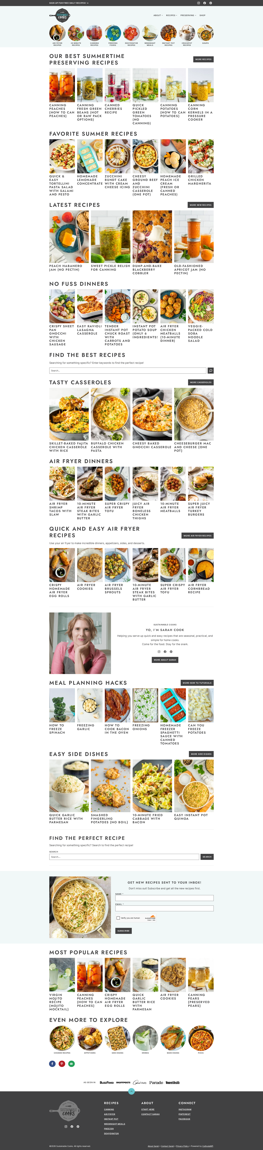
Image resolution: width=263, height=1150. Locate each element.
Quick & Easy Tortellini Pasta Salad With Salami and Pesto (61, 185)
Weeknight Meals (114, 1124)
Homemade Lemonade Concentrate (90, 180)
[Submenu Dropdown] (162, 15)
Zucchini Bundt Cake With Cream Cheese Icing (117, 181)
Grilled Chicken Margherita (199, 180)
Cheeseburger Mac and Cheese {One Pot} (192, 447)
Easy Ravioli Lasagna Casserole (89, 330)
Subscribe (124, 931)
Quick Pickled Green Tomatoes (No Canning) (142, 114)
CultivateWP (207, 1146)
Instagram (185, 1109)
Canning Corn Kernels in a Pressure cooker (200, 112)
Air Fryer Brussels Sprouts (114, 588)
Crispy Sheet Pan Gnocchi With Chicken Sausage (61, 335)
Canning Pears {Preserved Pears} (199, 1000)
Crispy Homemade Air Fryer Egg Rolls (59, 590)
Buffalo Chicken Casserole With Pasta (107, 447)
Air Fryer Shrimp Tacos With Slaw (60, 509)
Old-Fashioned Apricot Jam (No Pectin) (190, 269)
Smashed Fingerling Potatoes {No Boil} (109, 819)
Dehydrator (111, 1133)
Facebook (184, 1119)
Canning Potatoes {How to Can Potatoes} (173, 110)
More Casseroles (200, 382)
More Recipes (203, 59)
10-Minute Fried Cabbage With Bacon (148, 819)
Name (119, 894)
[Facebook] (205, 3)
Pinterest (185, 1114)
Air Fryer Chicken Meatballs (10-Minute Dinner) (170, 333)
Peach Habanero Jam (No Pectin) (65, 268)
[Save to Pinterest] (62, 1064)
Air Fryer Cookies (86, 587)
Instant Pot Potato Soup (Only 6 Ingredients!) (146, 331)
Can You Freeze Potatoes (197, 729)
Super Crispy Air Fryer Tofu (117, 507)
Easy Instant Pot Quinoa (191, 817)
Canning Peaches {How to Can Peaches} (62, 110)
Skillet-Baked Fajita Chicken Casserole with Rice (68, 447)
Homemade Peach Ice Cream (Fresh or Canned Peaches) (170, 185)
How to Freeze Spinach (57, 729)
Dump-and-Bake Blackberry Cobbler (147, 269)
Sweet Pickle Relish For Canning (110, 268)
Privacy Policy (182, 1146)
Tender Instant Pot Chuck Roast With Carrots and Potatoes (117, 335)
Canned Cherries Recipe (113, 109)
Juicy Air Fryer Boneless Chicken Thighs (142, 510)
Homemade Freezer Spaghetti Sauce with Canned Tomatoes (171, 734)
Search (53, 852)
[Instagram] (199, 3)
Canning (109, 1109)
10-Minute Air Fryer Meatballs (170, 507)
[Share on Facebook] (52, 1064)
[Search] (211, 15)
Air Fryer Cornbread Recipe (199, 588)
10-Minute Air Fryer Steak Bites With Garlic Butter (89, 510)
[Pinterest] (211, 3)
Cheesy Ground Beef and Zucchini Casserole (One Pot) (145, 185)
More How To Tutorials (197, 683)
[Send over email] (71, 1064)
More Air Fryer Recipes (197, 536)
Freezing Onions (141, 727)
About (157, 15)
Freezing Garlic (86, 727)
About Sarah (153, 1146)
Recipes (170, 15)
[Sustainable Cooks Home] (59, 15)
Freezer (109, 1129)
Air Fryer (109, 1114)
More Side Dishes (201, 754)
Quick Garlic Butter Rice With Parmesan (66, 819)
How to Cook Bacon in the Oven (117, 729)
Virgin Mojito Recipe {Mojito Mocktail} (59, 1002)
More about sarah (165, 660)
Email (119, 904)
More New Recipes (200, 205)
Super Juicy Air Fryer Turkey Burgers (199, 509)
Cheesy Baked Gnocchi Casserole (152, 445)
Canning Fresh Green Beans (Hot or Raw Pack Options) (89, 112)
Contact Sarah (150, 1114)
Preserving (187, 15)
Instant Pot (111, 1119)
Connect (187, 1103)
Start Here (148, 1109)
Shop (202, 15)
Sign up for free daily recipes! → (69, 3)
